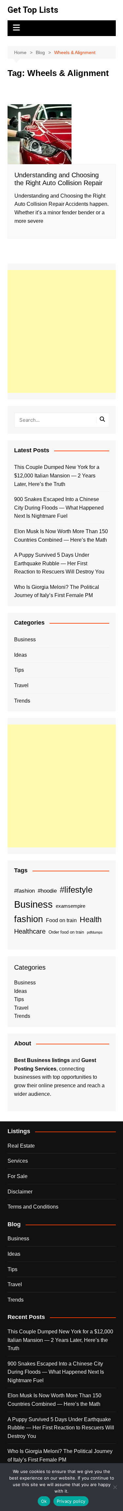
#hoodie (47, 891)
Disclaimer (20, 1191)
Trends (22, 701)
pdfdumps (95, 932)
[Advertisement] (61, 331)
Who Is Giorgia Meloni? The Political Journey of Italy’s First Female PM (56, 591)
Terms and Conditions (33, 1207)
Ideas (20, 655)
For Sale (18, 1176)
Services (18, 1161)
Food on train (61, 920)
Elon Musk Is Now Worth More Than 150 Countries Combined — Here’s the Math (61, 536)
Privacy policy (71, 1501)
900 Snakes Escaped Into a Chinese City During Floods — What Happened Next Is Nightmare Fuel (59, 507)
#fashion (24, 891)
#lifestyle (76, 890)
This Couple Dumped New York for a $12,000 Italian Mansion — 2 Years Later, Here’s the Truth (56, 475)
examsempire (70, 906)
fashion (28, 919)
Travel (21, 685)
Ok (44, 1501)
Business (25, 639)
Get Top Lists (33, 10)
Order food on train (66, 932)
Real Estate (21, 1146)
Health (91, 919)
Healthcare (30, 931)
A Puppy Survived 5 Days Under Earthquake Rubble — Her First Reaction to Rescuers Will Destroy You (59, 563)
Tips (19, 670)
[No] (115, 1487)
